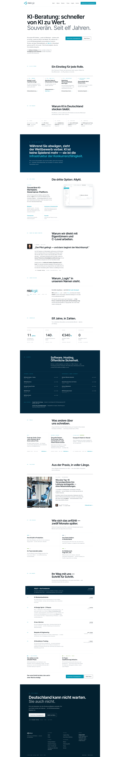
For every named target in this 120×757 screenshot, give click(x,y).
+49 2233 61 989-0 (82, 739)
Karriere (77, 3)
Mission (58, 3)
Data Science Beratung (67, 737)
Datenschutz (90, 755)
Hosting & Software (51, 741)
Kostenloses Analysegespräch (88, 3)
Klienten (62, 3)
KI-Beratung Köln (66, 743)
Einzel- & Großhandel (52, 745)
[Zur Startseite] (29, 3)
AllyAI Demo (87, 38)
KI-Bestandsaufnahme (50, 89)
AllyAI (53, 3)
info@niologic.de (82, 740)
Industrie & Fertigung (52, 743)
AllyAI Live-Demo (51, 715)
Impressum (84, 755)
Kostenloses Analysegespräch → (74, 676)
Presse (68, 3)
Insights (72, 3)
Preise (49, 737)
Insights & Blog (66, 735)
